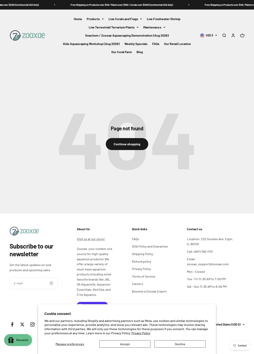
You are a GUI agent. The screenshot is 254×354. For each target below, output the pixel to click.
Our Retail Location (177, 44)
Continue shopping (127, 144)
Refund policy (141, 261)
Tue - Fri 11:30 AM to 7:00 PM (206, 279)
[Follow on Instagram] (32, 324)
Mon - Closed (196, 271)
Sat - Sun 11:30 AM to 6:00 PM (207, 286)
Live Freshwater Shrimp (163, 19)
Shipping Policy (142, 254)
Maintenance (152, 27)
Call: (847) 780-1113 (200, 251)
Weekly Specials (135, 44)
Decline (180, 344)
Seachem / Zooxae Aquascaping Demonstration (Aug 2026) (127, 35)
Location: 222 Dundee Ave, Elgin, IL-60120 (210, 241)
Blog (140, 52)
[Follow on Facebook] (12, 324)
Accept (125, 344)
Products (93, 19)
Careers (137, 284)
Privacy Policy (140, 333)
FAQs (155, 44)
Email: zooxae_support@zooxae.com (208, 261)
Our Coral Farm (121, 52)
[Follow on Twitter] (22, 324)
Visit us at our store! (91, 239)
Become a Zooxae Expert (149, 291)
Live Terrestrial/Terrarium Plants (112, 27)
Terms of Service (143, 276)
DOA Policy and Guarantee (150, 246)
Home (78, 19)
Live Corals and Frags (123, 19)
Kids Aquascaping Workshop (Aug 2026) (91, 44)
